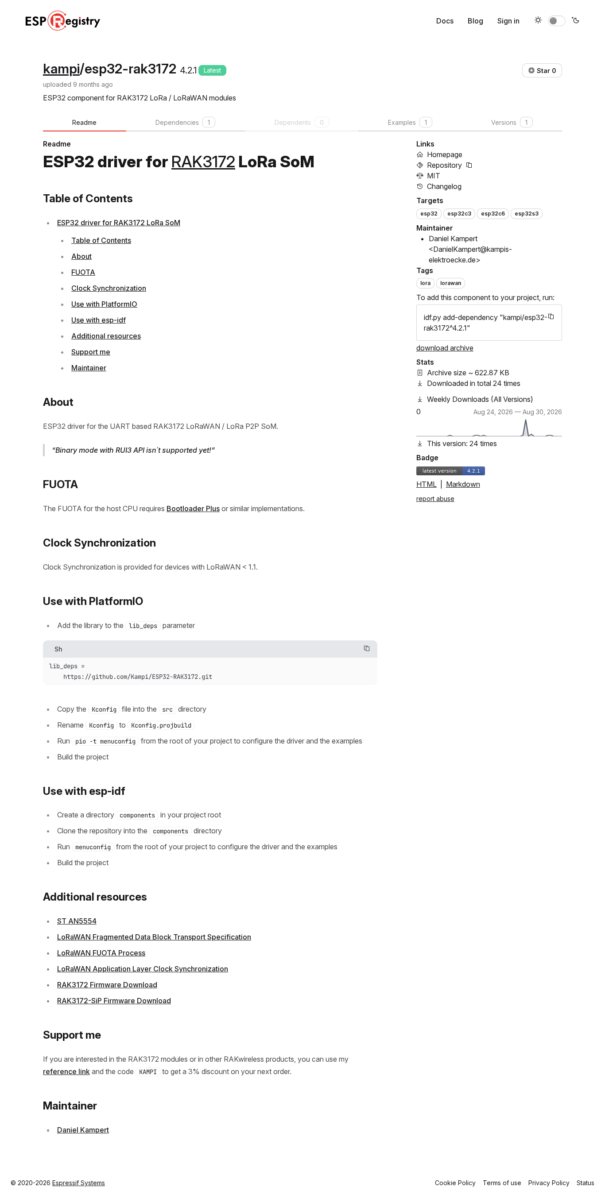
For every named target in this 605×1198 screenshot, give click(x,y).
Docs (445, 20)
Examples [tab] (407, 122)
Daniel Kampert (83, 1129)
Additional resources (106, 335)
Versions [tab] (509, 122)
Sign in (508, 20)
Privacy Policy (549, 1182)
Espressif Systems (78, 1182)
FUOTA (83, 272)
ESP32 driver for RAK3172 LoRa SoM (118, 222)
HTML (426, 484)
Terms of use (502, 1182)
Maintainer (88, 367)
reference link (66, 1071)
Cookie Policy (455, 1182)
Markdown (463, 484)
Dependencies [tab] (182, 122)
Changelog (444, 186)
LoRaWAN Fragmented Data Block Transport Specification (154, 936)
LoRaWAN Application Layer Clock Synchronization (142, 968)
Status (585, 1182)
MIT (433, 175)
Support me (90, 351)
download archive (444, 347)
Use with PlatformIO (104, 304)
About (81, 256)
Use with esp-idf (98, 320)
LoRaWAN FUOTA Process (101, 952)
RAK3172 (203, 161)
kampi (61, 69)
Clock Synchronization (108, 288)
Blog (475, 20)
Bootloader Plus (193, 508)
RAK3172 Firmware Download (107, 984)
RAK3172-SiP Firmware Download (114, 1000)
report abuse (435, 498)
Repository (444, 165)
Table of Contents (101, 240)
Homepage (444, 154)
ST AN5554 (77, 921)
